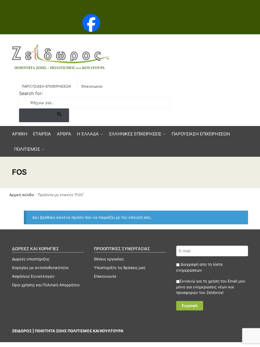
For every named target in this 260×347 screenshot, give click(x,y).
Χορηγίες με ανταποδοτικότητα (40, 267)
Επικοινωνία (92, 86)
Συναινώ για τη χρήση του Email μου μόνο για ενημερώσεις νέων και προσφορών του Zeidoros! (210, 287)
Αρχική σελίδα (21, 195)
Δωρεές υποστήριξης (31, 259)
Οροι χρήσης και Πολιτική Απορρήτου (46, 284)
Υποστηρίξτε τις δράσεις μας (119, 267)
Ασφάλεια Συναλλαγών (33, 276)
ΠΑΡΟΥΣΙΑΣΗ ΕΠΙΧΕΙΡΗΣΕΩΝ (46, 86)
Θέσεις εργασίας (109, 259)
